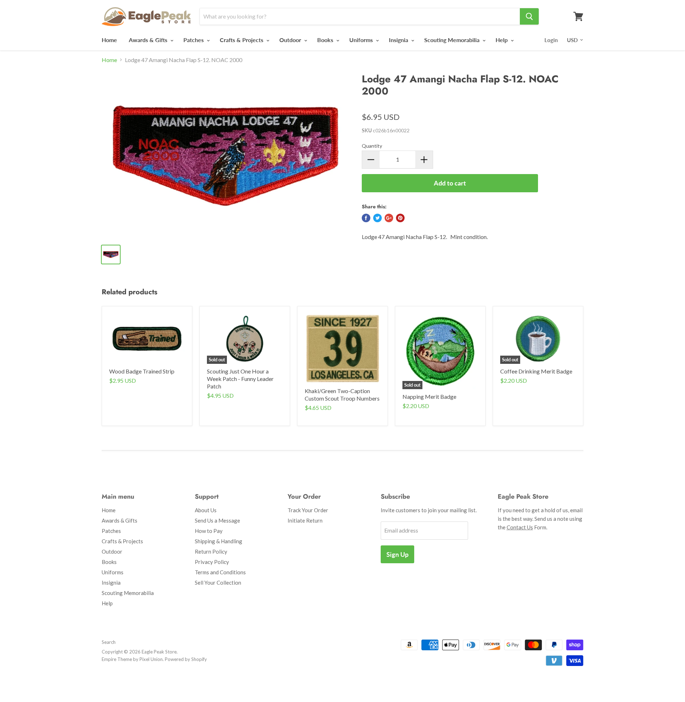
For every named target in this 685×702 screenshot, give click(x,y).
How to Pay (209, 531)
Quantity (372, 146)
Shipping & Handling (218, 541)
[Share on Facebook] (366, 218)
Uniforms (361, 39)
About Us (206, 510)
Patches (194, 39)
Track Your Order (308, 510)
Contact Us (520, 527)
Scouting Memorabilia (452, 39)
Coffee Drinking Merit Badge (536, 371)
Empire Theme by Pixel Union (132, 659)
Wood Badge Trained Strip (141, 371)
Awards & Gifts (149, 39)
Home (109, 39)
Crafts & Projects (242, 39)
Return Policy (211, 551)
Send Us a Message (217, 520)
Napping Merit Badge (429, 396)
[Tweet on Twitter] (377, 218)
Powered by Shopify (186, 659)
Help (502, 39)
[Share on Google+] (389, 218)
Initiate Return (305, 520)
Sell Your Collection (218, 582)
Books (326, 39)
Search (109, 642)
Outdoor (291, 39)
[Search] (529, 16)
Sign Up (397, 554)
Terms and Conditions (220, 572)
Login (551, 40)
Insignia (399, 39)
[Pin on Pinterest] (400, 218)
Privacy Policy (212, 562)
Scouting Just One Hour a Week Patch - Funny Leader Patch (240, 379)
